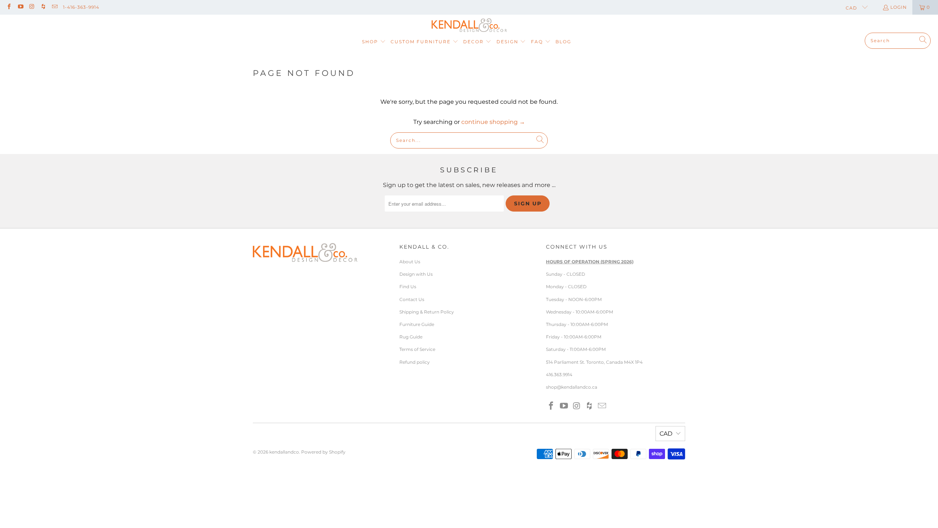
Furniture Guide (416, 324)
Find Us (407, 286)
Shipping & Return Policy (426, 312)
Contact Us (411, 299)
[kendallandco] (469, 25)
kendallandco (284, 452)
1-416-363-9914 (81, 7)
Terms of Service (417, 349)
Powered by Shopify (323, 452)
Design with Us (416, 274)
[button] (374, 42)
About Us (409, 261)
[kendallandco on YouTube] (20, 7)
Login (898, 7)
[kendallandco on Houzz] (43, 7)
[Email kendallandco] (54, 7)
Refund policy (414, 362)
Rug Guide (410, 337)
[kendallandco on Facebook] (8, 7)
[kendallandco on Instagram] (32, 7)
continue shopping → (493, 121)
